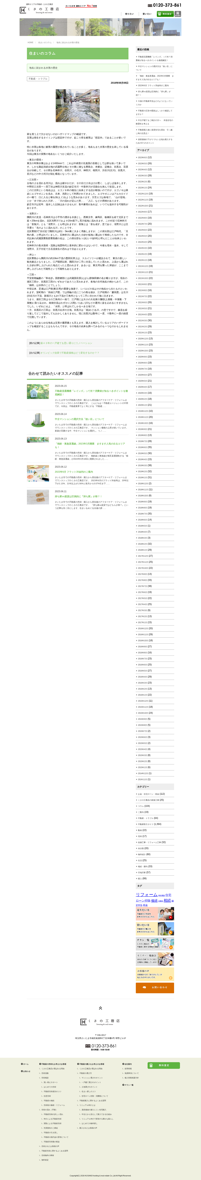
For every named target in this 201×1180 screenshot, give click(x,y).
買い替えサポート (51, 1082)
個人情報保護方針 (132, 1078)
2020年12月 (143, 339)
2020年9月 (142, 357)
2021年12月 (143, 266)
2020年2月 (142, 399)
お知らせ (26, 1071)
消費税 (160, 901)
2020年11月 (143, 345)
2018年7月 (142, 514)
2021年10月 (143, 278)
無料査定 (45, 1160)
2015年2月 (142, 761)
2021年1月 (142, 333)
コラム (141, 806)
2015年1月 (142, 767)
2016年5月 (142, 671)
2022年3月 (142, 248)
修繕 (154, 900)
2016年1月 (142, 695)
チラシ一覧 (129, 1085)
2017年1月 (142, 622)
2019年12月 (143, 411)
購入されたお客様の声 (88, 1128)
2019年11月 (143, 417)
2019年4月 (142, 459)
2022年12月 (143, 194)
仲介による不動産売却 (52, 1119)
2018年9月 (142, 502)
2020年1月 (142, 405)
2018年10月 (143, 496)
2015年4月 (142, 749)
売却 (140, 836)
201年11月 (142, 779)
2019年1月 (142, 477)
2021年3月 (142, 320)
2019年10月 (143, 423)
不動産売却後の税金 (52, 1142)
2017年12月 (143, 556)
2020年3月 (142, 393)
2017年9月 (142, 574)
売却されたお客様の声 (50, 1146)
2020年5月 (142, 381)
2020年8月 (142, 363)
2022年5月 (142, 236)
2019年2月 (142, 471)
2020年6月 (142, 375)
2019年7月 (142, 441)
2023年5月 (142, 163)
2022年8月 (142, 218)
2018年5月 (142, 526)
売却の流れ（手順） (49, 1110)
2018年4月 (142, 532)
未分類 (141, 848)
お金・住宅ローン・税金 (148, 794)
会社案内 (128, 1064)
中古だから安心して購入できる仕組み (97, 1114)
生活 (140, 860)
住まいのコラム (45, 42)
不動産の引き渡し (51, 1133)
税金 (145, 905)
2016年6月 (142, 665)
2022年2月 (142, 254)
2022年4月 (142, 242)
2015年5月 (142, 743)
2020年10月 (143, 351)
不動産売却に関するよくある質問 (54, 1151)
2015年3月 (142, 755)
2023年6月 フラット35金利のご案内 (153, 85)
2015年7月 (142, 731)
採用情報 (128, 1069)
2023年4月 (142, 169)
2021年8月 (142, 290)
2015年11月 (143, 707)
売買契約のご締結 (51, 1128)
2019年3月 (142, 465)
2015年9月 (142, 719)
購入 (140, 878)
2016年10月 (143, 640)
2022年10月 (143, 206)
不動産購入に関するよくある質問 (92, 1101)
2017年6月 (142, 592)
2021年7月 (142, 296)
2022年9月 (142, 212)
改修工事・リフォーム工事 (149, 842)
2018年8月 (142, 508)
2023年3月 (142, 176)
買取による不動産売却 (52, 1123)
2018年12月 (143, 483)
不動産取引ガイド (145, 824)
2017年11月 (143, 562)
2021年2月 (142, 326)
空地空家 (142, 872)
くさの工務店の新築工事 (148, 800)
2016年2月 (142, 689)
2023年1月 (142, 188)
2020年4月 (142, 387)
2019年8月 (142, 435)
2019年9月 (142, 429)
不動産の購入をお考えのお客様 (91, 1064)
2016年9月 (142, 647)
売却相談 (45, 1078)
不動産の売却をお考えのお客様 (53, 1064)
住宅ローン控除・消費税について (95, 1096)
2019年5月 (142, 453)
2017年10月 (143, 568)
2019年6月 (142, 447)
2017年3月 (142, 610)
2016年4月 (142, 677)
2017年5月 (142, 598)
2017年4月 (142, 604)
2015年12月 (143, 701)
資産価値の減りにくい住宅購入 (94, 1110)
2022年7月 (142, 224)
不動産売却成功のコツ (52, 1091)
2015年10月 (143, 713)
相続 (167, 900)
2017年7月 (142, 586)
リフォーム (147, 894)
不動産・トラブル (38, 78)
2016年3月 (142, 683)
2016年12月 (143, 628)
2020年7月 (142, 369)
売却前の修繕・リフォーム (54, 1105)
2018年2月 (142, 544)
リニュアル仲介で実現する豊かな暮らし (97, 1119)
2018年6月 (142, 520)
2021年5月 (142, 308)
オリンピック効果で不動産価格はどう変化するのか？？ (69, 353)
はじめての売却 (50, 1087)
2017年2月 (142, 616)
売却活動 (45, 1073)
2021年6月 (142, 302)
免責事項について (132, 1073)
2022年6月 (142, 230)
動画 (140, 830)
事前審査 (161, 895)
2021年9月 (142, 284)
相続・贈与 (143, 866)
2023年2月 (142, 182)
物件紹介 (142, 854)
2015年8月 (142, 725)
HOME (30, 42)
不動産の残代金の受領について (56, 1137)
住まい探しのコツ (89, 1091)
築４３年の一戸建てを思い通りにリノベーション (66, 343)
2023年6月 (142, 157)
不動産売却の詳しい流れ (53, 1114)
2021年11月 (143, 272)
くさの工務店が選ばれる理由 (52, 1069)
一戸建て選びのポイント (91, 1082)
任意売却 (47, 1096)
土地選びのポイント (90, 1087)
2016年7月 (142, 659)
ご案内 (141, 812)
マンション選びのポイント (92, 1078)
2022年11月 (143, 200)
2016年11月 (143, 634)
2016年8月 (142, 653)
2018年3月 (142, 538)
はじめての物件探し (90, 1123)
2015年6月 (142, 737)
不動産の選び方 (85, 1073)
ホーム (26, 1064)
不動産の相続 (49, 1101)
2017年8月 (142, 580)
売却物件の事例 (47, 1155)
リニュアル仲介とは (87, 1105)
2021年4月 (142, 314)
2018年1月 (142, 550)
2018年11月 (143, 490)
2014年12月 (143, 773)
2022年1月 (142, 260)
